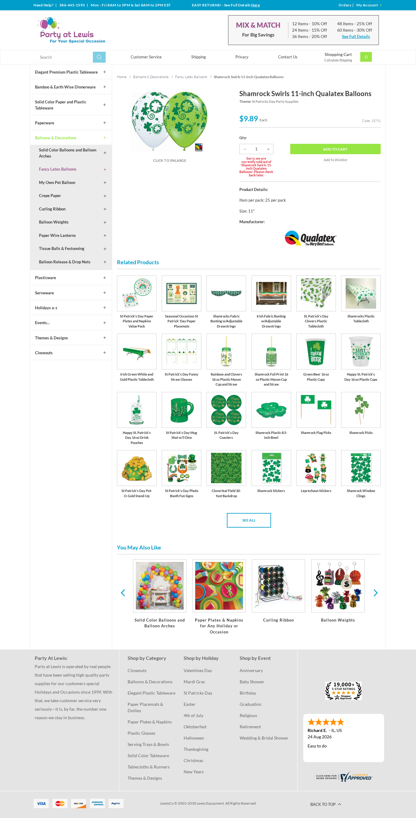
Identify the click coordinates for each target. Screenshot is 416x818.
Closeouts (44, 352)
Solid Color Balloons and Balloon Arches (67, 152)
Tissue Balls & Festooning (61, 248)
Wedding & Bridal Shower (264, 737)
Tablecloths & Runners (149, 766)
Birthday (248, 692)
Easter (190, 704)
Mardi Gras (194, 681)
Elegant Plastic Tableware (151, 692)
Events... (42, 322)
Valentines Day (198, 670)
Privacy (242, 56)
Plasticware (45, 277)
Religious (248, 715)
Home (121, 77)
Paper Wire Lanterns (57, 235)
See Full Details (356, 36)
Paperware (44, 122)
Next (375, 592)
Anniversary (251, 670)
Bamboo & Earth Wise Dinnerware (65, 87)
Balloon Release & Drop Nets (64, 261)
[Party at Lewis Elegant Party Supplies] (86, 30)
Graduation (250, 704)
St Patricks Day (198, 692)
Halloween (194, 737)
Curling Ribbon (52, 208)
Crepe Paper (50, 195)
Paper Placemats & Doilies (146, 707)
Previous (122, 592)
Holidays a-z (46, 307)
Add (335, 149)
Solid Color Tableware (148, 755)
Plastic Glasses (141, 733)
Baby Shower (252, 681)
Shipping (198, 56)
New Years (194, 771)
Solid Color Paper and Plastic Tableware (60, 104)
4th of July (193, 715)
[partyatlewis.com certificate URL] (343, 776)
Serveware (44, 292)
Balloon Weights (54, 222)
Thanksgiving (196, 749)
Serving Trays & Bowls (148, 744)
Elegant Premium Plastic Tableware (66, 72)
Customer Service (146, 56)
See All (249, 520)
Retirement (250, 726)
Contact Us (288, 56)
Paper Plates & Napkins (150, 721)
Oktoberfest (195, 726)
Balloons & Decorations (55, 137)
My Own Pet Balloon (57, 182)
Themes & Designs (51, 337)
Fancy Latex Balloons (57, 169)
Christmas (193, 760)
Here (255, 5)
